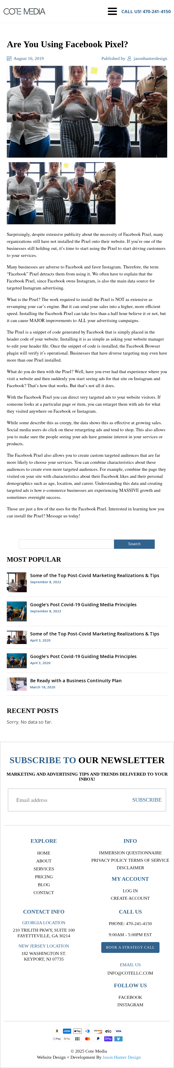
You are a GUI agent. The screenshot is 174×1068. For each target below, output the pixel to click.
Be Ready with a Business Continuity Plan (76, 680)
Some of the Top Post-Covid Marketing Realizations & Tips (94, 575)
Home (43, 852)
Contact (44, 892)
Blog (44, 884)
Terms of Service (148, 860)
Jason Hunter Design (122, 1057)
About (43, 860)
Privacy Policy (109, 860)
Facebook (130, 997)
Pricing (44, 876)
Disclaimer (130, 867)
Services (44, 868)
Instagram (130, 1004)
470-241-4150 (157, 11)
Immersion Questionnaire (130, 852)
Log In (130, 890)
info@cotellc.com (130, 973)
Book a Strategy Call (130, 947)
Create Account (130, 898)
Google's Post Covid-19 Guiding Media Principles (83, 604)
